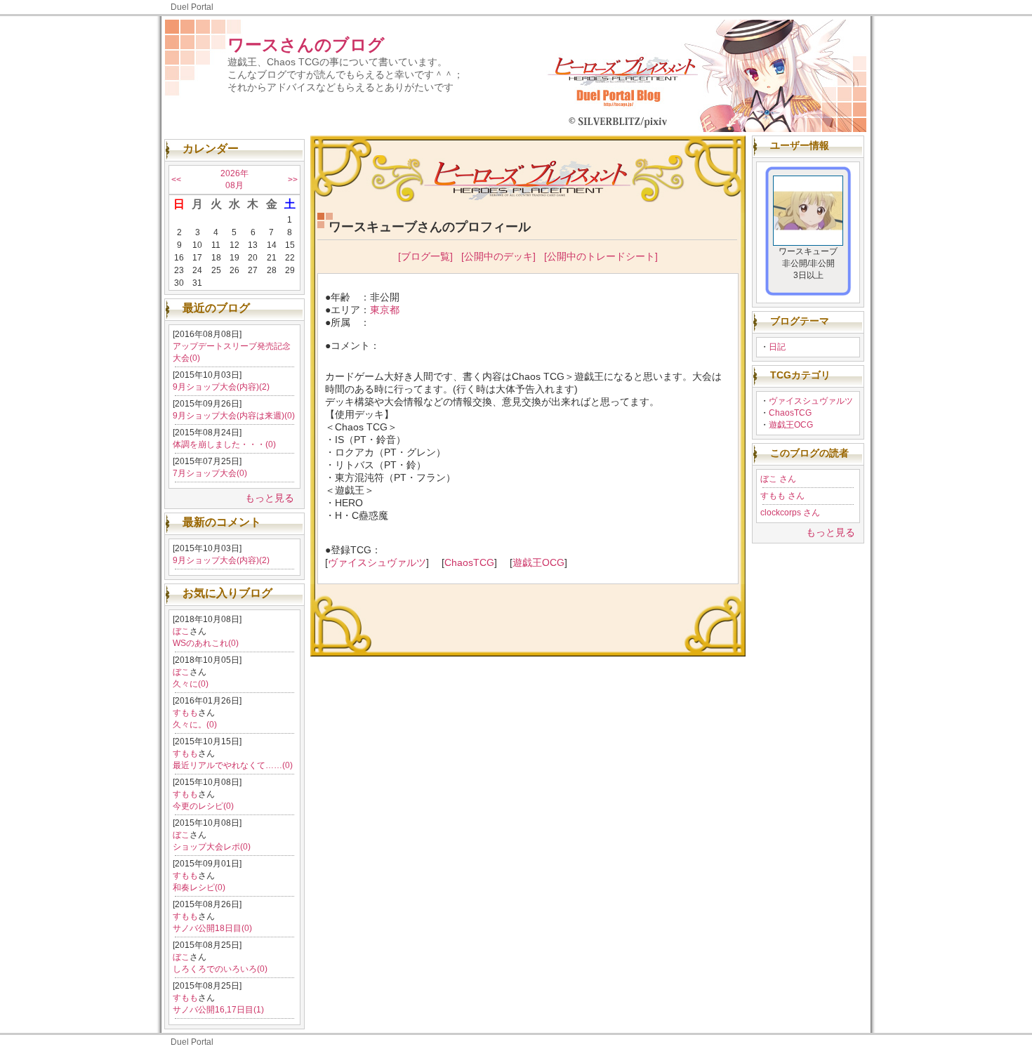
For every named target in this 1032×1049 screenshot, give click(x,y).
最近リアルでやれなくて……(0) (233, 765)
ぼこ (181, 631)
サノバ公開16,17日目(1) (218, 1010)
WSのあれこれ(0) (206, 643)
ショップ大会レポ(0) (212, 847)
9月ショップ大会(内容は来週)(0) (234, 416)
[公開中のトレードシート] (601, 256)
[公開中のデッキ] (498, 256)
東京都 (384, 309)
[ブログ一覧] (425, 256)
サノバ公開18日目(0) (212, 928)
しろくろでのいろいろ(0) (220, 969)
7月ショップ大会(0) (210, 473)
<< (176, 180)
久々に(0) (191, 684)
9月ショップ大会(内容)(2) (221, 387)
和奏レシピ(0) (199, 887)
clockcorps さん (790, 512)
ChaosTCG (790, 413)
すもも (185, 713)
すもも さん (782, 496)
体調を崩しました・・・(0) (224, 444)
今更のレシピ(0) (203, 806)
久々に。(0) (195, 725)
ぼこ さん (778, 479)
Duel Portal (192, 7)
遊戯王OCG (791, 425)
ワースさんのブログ (306, 44)
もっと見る (269, 497)
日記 (777, 347)
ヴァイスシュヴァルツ (811, 401)
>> (293, 180)
